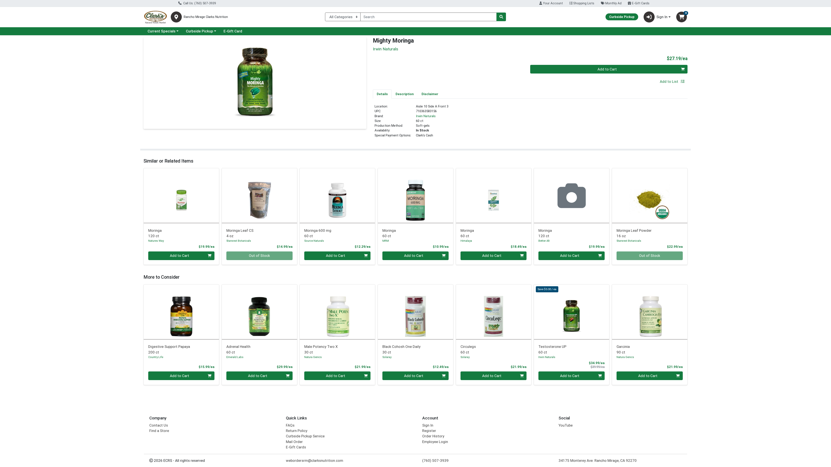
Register (429, 431)
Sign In (427, 425)
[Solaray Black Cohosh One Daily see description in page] (415, 312)
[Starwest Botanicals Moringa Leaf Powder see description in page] (649, 196)
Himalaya (466, 240)
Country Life (155, 357)
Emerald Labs (234, 357)
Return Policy (296, 431)
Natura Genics (313, 357)
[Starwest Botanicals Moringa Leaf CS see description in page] (259, 196)
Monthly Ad (613, 3)
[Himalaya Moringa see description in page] (493, 196)
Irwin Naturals (426, 116)
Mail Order (294, 442)
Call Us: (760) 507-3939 (199, 3)
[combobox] (428, 17)
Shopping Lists (583, 3)
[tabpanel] (530, 122)
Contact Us (158, 425)
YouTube (566, 425)
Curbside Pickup (199, 31)
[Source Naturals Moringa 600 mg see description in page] (337, 196)
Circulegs (468, 349)
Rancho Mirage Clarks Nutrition (206, 17)
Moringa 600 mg (317, 233)
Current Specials (162, 31)
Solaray (386, 357)
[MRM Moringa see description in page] (415, 196)
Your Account (552, 3)
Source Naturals (314, 240)
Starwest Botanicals (238, 240)
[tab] (382, 94)
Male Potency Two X (321, 349)
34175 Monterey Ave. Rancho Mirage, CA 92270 (598, 460)
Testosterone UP (552, 349)
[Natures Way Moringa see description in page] (181, 196)
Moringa (155, 233)
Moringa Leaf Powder (634, 233)
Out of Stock (259, 255)
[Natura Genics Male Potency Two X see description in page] (337, 312)
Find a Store (159, 431)
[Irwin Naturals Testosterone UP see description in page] (571, 312)
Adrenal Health (238, 349)
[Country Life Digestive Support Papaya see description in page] (181, 312)
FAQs (290, 425)
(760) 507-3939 (435, 460)
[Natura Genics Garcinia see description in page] (649, 312)
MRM (385, 240)
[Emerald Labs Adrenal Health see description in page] (259, 312)
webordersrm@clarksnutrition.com (314, 460)
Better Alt (544, 240)
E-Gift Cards (640, 3)
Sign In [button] (661, 17)
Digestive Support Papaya (169, 349)
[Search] (501, 17)
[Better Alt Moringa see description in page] (571, 196)
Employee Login (435, 442)
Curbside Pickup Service (305, 436)
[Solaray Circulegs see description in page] (493, 312)
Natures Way (156, 240)
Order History (433, 436)
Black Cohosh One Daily (401, 349)
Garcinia (623, 349)
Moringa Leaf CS (239, 233)
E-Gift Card (233, 31)
